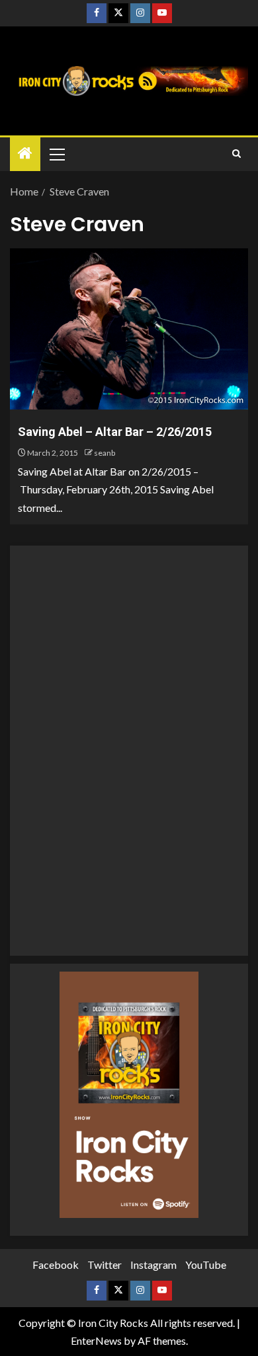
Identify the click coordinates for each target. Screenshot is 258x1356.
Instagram (153, 1264)
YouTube (205, 1264)
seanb (104, 453)
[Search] (236, 153)
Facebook (55, 1264)
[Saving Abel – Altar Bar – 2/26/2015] (129, 329)
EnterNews (96, 1340)
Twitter (104, 1264)
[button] (56, 153)
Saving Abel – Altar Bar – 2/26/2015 (115, 432)
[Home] (25, 153)
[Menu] (56, 153)
